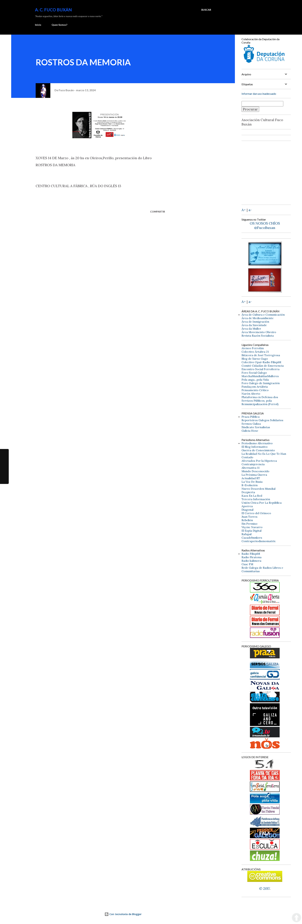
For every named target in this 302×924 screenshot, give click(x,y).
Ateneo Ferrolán (253, 348)
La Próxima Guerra (254, 474)
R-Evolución (250, 485)
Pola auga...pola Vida (255, 379)
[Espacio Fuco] (265, 291)
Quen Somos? (59, 24)
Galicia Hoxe (250, 430)
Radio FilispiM (251, 553)
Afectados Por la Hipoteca (259, 460)
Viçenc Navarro (252, 527)
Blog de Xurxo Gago (255, 358)
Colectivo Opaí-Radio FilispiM (261, 362)
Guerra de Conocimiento (258, 450)
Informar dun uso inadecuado (259, 93)
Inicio (38, 24)
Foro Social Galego (254, 372)
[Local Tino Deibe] (265, 265)
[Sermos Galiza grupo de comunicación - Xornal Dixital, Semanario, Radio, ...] (265, 667)
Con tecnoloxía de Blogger (125, 914)
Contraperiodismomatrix (258, 541)
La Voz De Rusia (252, 481)
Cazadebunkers (252, 537)
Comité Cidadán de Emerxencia (263, 365)
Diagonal (247, 509)
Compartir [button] (157, 211)
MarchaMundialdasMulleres (260, 376)
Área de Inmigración (255, 321)
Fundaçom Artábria (255, 386)
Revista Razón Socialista (258, 335)
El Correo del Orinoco (256, 513)
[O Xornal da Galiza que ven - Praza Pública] (265, 657)
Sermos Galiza (251, 423)
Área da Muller (251, 328)
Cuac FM (247, 564)
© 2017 (264, 888)
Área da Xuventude (254, 325)
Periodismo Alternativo (257, 443)
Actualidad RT (251, 478)
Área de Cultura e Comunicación (263, 314)
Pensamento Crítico (255, 390)
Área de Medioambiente (258, 318)
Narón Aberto (251, 393)
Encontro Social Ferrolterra (260, 369)
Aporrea (247, 506)
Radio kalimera (251, 560)
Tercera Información (256, 499)
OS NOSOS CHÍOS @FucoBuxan (265, 225)
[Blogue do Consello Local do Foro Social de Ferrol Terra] (265, 790)
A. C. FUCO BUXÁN (53, 9)
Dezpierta (248, 492)
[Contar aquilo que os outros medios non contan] (265, 678)
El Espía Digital (251, 530)
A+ (244, 210)
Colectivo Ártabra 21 (255, 351)
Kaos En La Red (252, 495)
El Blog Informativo (255, 446)
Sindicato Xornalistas (256, 427)
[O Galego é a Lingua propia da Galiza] (265, 768)
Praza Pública (251, 416)
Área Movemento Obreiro (259, 332)
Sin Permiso (249, 523)
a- (250, 210)
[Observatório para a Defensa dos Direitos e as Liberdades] (265, 848)
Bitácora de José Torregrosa (261, 355)
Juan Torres (249, 516)
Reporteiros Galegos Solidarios (262, 420)
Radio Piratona (251, 557)
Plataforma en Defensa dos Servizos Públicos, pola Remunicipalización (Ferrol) (260, 400)
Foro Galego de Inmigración (261, 383)
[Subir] (296, 918)
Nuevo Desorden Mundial (258, 488)
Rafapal (246, 534)
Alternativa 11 (251, 467)
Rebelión (247, 520)
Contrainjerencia (253, 464)
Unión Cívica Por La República (262, 502)
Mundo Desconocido (255, 471)
